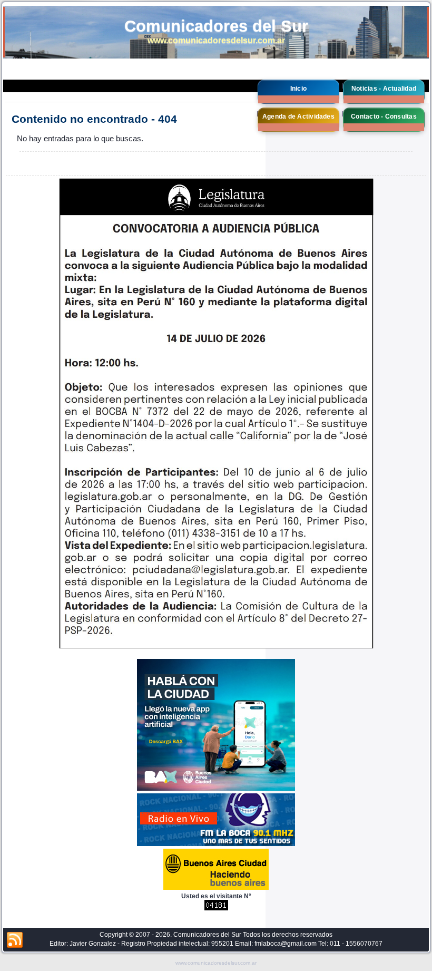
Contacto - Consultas (384, 116)
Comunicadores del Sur (216, 26)
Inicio (298, 88)
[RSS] (14, 940)
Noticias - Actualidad (383, 88)
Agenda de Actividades (298, 116)
